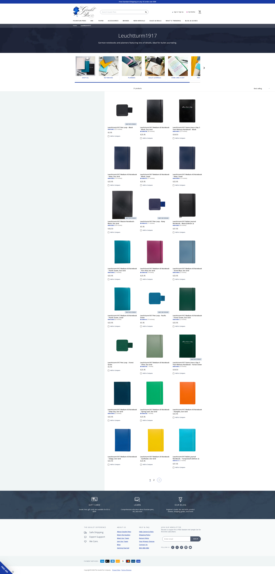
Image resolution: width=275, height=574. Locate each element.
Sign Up (195, 539)
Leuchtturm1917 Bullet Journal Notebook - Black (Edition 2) (184, 222)
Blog (118, 545)
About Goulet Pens (124, 532)
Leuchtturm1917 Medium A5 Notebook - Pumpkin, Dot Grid (187, 411)
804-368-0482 (144, 548)
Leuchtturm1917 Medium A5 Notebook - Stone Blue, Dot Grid (187, 270)
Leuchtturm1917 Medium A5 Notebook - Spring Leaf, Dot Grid (154, 411)
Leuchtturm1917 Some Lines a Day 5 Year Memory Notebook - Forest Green (187, 364)
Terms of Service (126, 570)
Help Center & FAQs (146, 532)
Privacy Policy (116, 570)
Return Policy (144, 538)
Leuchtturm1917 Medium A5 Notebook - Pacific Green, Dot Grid (122, 270)
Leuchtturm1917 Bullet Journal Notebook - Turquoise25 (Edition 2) (186, 458)
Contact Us (143, 545)
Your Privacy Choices (146, 541)
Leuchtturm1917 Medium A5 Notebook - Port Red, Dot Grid (154, 270)
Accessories (113, 21)
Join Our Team (122, 541)
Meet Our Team (123, 538)
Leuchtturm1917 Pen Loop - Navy (152, 221)
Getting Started (123, 548)
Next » (159, 480)
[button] (204, 68)
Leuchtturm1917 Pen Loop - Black (120, 127)
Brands (126, 21)
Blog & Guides (191, 21)
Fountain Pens (79, 21)
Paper (101, 21)
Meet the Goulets (123, 535)
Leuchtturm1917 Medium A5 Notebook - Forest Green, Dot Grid (187, 317)
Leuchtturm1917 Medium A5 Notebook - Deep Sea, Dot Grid (122, 411)
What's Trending (173, 21)
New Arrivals (139, 21)
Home (75, 26)
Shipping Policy (144, 535)
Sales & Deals (156, 21)
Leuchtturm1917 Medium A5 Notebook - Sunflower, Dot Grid (154, 458)
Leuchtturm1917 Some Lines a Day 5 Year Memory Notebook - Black (186, 128)
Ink (91, 21)
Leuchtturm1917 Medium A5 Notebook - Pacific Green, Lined (122, 317)
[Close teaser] (13, 572)
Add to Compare (115, 136)
